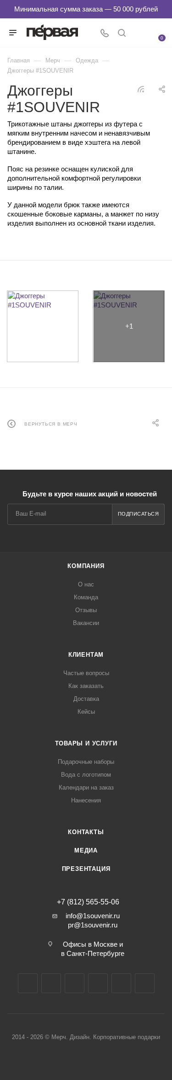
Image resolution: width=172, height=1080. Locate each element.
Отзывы (86, 610)
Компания (85, 566)
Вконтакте (28, 983)
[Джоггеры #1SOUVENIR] (42, 326)
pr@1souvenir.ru (92, 925)
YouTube (74, 983)
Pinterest (145, 983)
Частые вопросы (86, 673)
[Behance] (98, 983)
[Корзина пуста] (156, 31)
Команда (86, 597)
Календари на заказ (86, 787)
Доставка (86, 698)
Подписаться (138, 514)
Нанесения (86, 800)
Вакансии (86, 623)
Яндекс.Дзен (121, 983)
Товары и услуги (86, 743)
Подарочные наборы (86, 761)
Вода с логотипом (86, 774)
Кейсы (86, 711)
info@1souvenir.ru (93, 916)
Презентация (86, 868)
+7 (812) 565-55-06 (88, 902)
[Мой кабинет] (139, 34)
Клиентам (86, 654)
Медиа (86, 850)
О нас (86, 584)
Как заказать (86, 685)
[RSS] (141, 89)
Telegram (51, 983)
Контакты (86, 832)
